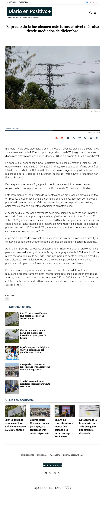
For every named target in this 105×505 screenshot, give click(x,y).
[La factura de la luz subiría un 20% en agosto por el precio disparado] (89, 411)
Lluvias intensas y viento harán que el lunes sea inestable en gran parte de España (33, 334)
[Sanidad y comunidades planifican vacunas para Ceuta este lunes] (12, 387)
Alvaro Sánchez (12, 129)
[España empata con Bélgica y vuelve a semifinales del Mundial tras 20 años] (12, 353)
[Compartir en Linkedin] (91, 137)
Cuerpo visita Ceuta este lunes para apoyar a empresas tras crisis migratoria (35, 367)
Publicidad (42, 455)
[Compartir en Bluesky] (79, 137)
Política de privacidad (73, 455)
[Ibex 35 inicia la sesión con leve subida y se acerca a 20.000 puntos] (12, 319)
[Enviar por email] (56, 137)
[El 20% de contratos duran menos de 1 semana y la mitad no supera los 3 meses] (65, 411)
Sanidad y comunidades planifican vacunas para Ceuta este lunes (35, 384)
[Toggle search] (90, 13)
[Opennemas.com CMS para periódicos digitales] (52, 491)
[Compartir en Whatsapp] (97, 137)
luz (7, 299)
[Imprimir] (62, 137)
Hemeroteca (23, 2)
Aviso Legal (55, 455)
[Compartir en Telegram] (85, 137)
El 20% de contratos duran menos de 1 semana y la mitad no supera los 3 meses (64, 428)
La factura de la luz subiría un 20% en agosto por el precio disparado (88, 426)
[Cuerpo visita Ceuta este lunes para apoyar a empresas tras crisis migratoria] (12, 370)
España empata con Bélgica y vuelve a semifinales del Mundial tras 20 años (34, 350)
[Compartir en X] (74, 137)
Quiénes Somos (27, 455)
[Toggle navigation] (95, 13)
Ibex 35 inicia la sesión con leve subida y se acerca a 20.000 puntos (33, 316)
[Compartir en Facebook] (68, 137)
